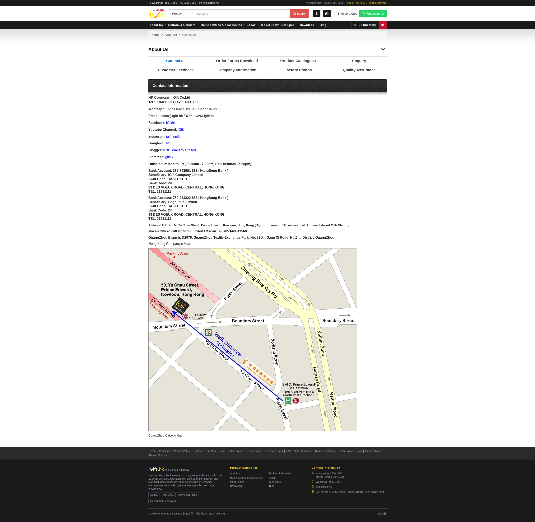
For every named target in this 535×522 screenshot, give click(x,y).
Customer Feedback (176, 70)
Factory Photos (298, 70)
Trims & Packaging (325, 451)
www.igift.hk (205, 116)
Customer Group (274, 451)
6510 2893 (194, 109)
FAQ (288, 451)
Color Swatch (235, 451)
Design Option (254, 451)
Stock (251, 25)
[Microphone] (317, 13)
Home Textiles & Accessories (221, 25)
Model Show (270, 25)
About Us (156, 25)
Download (307, 25)
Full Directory (366, 25)
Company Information (237, 70)
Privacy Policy (182, 451)
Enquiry (359, 61)
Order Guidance (303, 451)
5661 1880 (335, 481)
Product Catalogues (298, 61)
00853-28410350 (335, 476)
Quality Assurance (359, 70)
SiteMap (211, 451)
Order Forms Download (237, 61)
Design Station (373, 451)
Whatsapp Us (375, 13)
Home (155, 34)
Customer (198, 451)
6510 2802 (212, 109)
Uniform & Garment (181, 25)
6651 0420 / (177, 109)
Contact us (176, 61)
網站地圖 (382, 513)
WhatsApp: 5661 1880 (164, 2)
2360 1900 (190, 2)
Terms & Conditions (160, 451)
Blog (323, 25)
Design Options (158, 455)
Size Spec (287, 25)
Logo (360, 451)
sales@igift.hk (211, 2)
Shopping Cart (347, 13)
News (222, 451)
